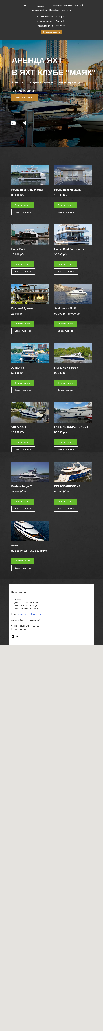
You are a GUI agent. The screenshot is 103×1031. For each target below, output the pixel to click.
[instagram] (13, 636)
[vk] (17, 636)
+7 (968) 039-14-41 (19, 605)
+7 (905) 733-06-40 (19, 602)
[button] (51, 32)
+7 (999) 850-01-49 (19, 608)
